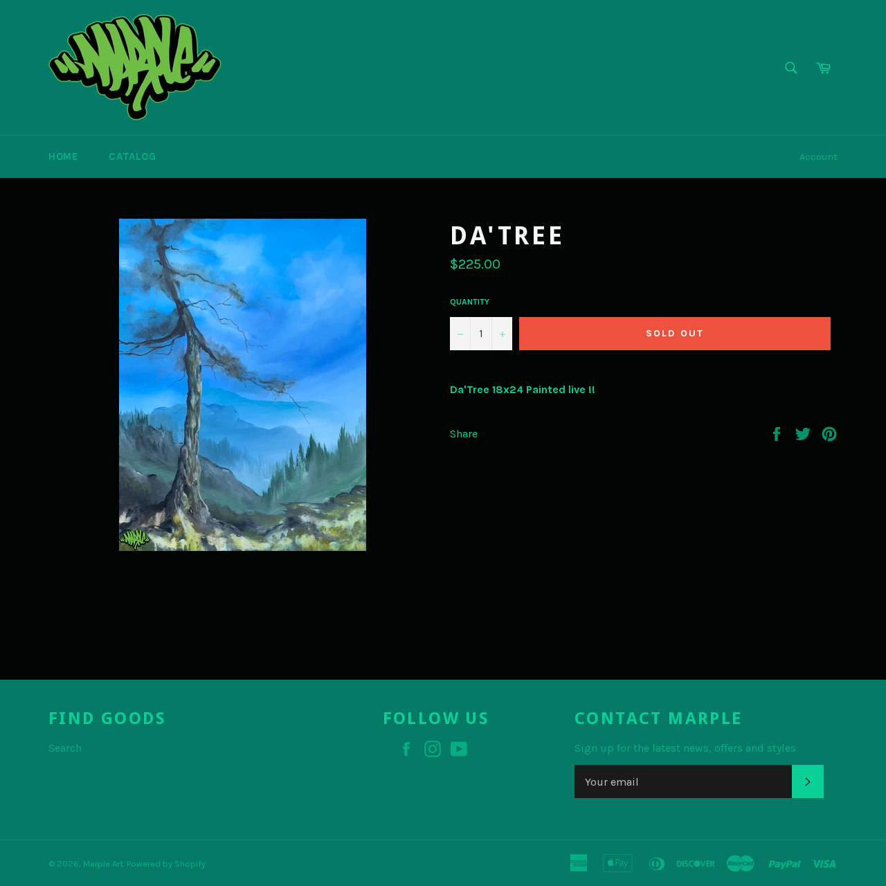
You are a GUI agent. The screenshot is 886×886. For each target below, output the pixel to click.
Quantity (469, 302)
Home (63, 156)
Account (818, 157)
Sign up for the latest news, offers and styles (685, 747)
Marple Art (103, 863)
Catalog (132, 156)
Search (65, 747)
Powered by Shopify (166, 863)
